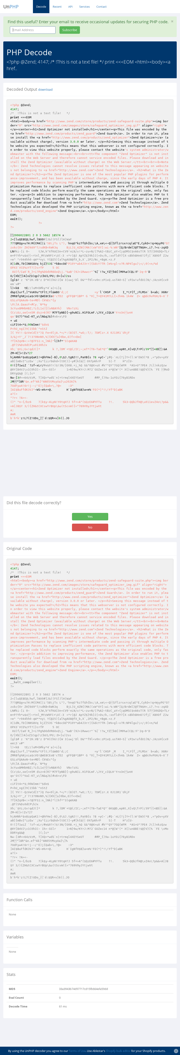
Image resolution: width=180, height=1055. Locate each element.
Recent (57, 7)
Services (84, 7)
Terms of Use (77, 1051)
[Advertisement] (40, 464)
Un (11, 7)
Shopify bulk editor (118, 1051)
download (45, 90)
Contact (101, 7)
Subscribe (69, 30)
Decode (41, 7)
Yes (90, 516)
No (90, 527)
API (70, 7)
